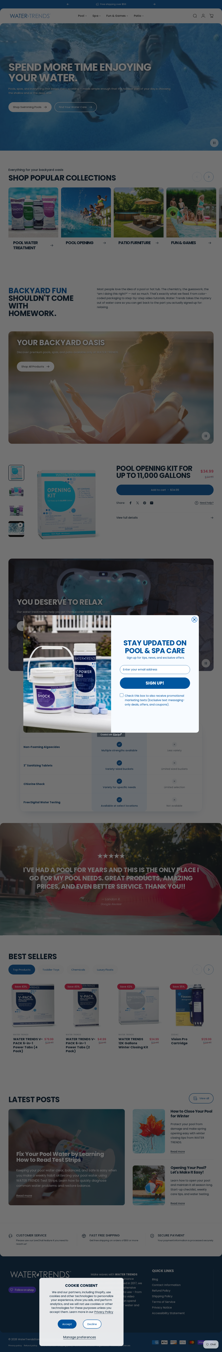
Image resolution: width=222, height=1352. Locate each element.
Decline (92, 1324)
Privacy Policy (103, 1312)
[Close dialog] (194, 619)
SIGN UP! (155, 683)
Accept (67, 1324)
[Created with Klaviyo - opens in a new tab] (111, 735)
